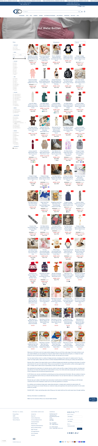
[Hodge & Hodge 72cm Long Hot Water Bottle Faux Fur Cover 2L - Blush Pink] (47, 187)
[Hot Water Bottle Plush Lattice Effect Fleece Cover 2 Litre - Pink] (45, 111)
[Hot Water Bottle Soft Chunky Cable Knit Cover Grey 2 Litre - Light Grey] (33, 259)
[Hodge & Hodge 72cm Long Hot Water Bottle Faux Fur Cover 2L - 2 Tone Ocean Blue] (43, 187)
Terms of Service (16, 419)
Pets (31, 15)
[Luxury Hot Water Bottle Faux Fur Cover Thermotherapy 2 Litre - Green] (80, 136)
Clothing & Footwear (49, 15)
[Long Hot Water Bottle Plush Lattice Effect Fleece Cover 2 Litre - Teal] (54, 112)
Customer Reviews (35, 421)
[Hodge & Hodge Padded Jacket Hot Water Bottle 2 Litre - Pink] (69, 211)
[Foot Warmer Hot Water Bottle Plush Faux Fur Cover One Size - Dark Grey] (57, 160)
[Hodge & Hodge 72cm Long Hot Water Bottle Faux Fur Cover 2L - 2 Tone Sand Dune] (45, 188)
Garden (35, 15)
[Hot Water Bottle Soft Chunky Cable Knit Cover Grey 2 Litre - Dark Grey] (32, 259)
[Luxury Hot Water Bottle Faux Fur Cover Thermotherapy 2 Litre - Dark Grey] (77, 136)
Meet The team (34, 429)
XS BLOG (33, 435)
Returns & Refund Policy (36, 427)
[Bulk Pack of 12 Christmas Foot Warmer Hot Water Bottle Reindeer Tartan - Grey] (79, 328)
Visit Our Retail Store (35, 417)
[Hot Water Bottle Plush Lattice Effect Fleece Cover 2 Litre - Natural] (46, 111)
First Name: (70, 414)
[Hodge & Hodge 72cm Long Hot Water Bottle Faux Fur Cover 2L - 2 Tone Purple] (43, 188)
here (44, 395)
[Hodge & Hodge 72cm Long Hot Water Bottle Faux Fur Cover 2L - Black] (45, 187)
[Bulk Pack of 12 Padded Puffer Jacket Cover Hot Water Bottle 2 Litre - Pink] (66, 281)
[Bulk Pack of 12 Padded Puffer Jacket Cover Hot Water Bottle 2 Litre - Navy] (69, 281)
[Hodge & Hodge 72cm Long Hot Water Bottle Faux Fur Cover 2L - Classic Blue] (48, 187)
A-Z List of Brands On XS (36, 419)
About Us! (33, 415)
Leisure (41, 15)
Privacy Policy (16, 414)
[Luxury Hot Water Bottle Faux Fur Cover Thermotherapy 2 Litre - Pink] (79, 136)
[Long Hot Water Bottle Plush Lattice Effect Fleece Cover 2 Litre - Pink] (57, 112)
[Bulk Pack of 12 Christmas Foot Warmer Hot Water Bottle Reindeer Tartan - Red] (80, 328)
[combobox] (52, 11)
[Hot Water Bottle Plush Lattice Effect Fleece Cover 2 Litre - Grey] (43, 111)
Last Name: (70, 419)
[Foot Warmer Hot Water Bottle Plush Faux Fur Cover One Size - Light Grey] (56, 160)
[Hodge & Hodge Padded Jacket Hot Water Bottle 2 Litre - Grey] (68, 211)
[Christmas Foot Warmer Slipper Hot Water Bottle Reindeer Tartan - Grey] (33, 282)
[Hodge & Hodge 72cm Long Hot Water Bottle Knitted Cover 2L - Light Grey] (32, 185)
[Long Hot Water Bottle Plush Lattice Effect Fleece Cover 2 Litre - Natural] (58, 112)
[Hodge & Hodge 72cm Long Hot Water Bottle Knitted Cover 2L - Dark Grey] (33, 185)
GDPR (14, 415)
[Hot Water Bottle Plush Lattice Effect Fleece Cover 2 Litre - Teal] (42, 111)
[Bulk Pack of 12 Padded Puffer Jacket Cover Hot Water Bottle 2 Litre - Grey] (68, 281)
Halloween (60, 15)
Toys (27, 15)
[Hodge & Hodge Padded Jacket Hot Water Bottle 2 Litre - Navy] (66, 211)
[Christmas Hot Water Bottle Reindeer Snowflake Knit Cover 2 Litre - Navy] (43, 284)
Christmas (66, 15)
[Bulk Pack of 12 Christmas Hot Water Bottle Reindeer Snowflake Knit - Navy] (67, 327)
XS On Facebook (34, 433)
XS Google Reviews (35, 431)
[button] (32, 61)
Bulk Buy (73, 15)
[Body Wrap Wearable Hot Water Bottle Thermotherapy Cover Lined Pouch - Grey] (43, 65)
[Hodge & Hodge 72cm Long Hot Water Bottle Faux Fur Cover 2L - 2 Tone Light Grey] (41, 187)
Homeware (21, 15)
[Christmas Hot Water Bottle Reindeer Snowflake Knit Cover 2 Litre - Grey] (45, 284)
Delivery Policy (34, 423)
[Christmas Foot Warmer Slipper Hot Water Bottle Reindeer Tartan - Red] (32, 282)
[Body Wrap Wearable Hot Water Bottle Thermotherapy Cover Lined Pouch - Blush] (45, 65)
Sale (78, 15)
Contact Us (33, 414)
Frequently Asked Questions (37, 425)
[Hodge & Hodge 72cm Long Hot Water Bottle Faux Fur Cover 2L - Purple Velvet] (44, 187)
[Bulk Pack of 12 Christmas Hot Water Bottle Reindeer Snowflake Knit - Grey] (68, 327)
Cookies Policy (16, 417)
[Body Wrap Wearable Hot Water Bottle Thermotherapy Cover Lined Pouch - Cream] (44, 65)
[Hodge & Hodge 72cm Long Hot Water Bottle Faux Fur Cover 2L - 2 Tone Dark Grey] (40, 187)
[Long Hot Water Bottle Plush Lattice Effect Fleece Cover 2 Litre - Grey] (55, 112)
